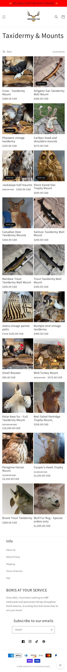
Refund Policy (13, 556)
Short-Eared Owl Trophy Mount (44, 186)
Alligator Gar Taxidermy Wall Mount (49, 92)
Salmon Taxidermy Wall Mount (49, 233)
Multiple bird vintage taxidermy (47, 327)
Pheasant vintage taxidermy (13, 139)
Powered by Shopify (42, 666)
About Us (11, 549)
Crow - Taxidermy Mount (13, 92)
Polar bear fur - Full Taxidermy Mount (15, 418)
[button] (3, 17)
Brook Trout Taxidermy (17, 518)
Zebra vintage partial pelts (16, 327)
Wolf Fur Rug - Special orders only (48, 519)
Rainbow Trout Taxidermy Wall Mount (16, 280)
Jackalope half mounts (17, 185)
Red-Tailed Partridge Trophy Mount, (47, 418)
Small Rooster (11, 373)
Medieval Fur (28, 666)
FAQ (8, 578)
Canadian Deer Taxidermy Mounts (14, 233)
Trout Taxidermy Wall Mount (48, 280)
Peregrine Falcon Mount (13, 469)
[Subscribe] (51, 629)
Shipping (10, 564)
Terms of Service (14, 571)
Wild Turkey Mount (46, 373)
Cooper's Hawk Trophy (48, 467)
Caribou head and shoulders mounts (45, 139)
